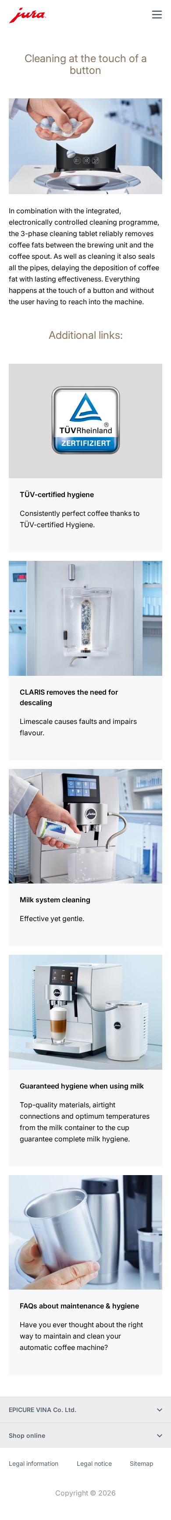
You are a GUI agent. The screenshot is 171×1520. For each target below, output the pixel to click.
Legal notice (94, 1463)
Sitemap (141, 1463)
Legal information (33, 1463)
